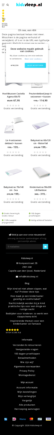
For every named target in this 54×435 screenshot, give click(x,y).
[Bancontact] (40, 419)
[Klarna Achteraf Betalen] (23, 419)
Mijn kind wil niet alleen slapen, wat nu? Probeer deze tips (27, 290)
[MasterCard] (31, 419)
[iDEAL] (14, 419)
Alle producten (27, 404)
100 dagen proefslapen (27, 353)
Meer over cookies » (33, 59)
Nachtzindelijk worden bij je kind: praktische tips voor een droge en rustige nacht (27, 306)
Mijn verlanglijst (27, 396)
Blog (27, 283)
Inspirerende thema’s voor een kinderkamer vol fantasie (27, 322)
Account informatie (27, 387)
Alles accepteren (35, 65)
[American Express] (5, 419)
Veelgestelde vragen (27, 349)
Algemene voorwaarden (27, 366)
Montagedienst (27, 375)
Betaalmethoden (27, 357)
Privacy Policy (27, 370)
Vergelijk (27, 400)
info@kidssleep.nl (28, 276)
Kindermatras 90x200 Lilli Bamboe (40, 189)
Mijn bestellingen (27, 391)
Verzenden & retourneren (27, 345)
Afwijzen (14, 65)
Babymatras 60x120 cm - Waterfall (40, 142)
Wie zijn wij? (27, 362)
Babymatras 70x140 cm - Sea (13, 189)
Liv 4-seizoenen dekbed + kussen (13, 142)
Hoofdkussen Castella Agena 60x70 (13, 95)
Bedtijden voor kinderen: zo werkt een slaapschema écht (27, 315)
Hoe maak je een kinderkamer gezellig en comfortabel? (27, 297)
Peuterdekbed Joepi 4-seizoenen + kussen (40, 95)
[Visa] (48, 419)
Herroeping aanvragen (27, 409)
